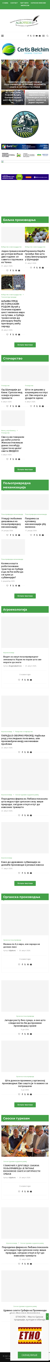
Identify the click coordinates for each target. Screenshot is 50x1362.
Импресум (25, 5)
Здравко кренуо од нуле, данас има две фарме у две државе (37, 100)
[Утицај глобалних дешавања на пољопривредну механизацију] (13, 502)
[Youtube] (37, 35)
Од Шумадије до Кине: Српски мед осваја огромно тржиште (11, 393)
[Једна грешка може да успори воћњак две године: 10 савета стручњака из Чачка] (13, 234)
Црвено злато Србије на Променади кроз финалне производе (25, 1312)
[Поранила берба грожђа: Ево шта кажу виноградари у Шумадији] (37, 234)
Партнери (24, 3)
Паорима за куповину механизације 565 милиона (35, 522)
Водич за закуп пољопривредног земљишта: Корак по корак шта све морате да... (13, 97)
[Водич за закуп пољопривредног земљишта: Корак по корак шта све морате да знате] (25, 632)
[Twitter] (31, 35)
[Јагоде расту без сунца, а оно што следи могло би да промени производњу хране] (25, 996)
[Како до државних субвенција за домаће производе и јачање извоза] (25, 838)
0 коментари (25, 674)
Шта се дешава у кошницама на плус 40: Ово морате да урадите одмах (36, 393)
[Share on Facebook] (10, 270)
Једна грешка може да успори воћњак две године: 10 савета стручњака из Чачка (13, 257)
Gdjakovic (12, 950)
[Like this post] (7, 270)
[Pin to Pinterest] (16, 270)
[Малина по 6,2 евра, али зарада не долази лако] (25, 919)
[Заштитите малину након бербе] (25, 75)
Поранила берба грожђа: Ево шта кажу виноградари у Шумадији (36, 255)
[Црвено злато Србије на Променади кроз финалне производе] (25, 1286)
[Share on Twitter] (13, 270)
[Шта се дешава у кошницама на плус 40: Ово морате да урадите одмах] (37, 373)
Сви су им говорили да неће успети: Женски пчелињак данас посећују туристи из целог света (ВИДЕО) (12, 444)
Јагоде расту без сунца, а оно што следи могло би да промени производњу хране (25, 1023)
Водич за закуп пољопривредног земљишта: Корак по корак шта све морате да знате (22, 660)
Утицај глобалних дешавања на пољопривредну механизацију (11, 522)
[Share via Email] (19, 270)
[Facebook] (28, 35)
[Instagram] (33, 35)
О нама (5, 3)
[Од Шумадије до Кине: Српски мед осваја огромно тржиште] (13, 373)
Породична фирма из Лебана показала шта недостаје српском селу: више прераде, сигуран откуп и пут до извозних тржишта (24, 802)
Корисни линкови (38, 3)
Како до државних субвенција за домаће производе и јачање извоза (22, 863)
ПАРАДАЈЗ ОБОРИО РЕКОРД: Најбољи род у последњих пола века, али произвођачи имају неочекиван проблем (23, 739)
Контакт (14, 3)
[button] (5, 82)
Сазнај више (29, 1355)
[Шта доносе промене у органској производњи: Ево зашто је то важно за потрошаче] (25, 1056)
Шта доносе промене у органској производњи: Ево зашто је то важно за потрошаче (25, 1083)
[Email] (40, 35)
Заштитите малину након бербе (25, 87)
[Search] (47, 35)
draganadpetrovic (15, 666)
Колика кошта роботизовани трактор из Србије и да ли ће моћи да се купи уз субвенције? (12, 570)
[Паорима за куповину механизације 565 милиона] (37, 502)
